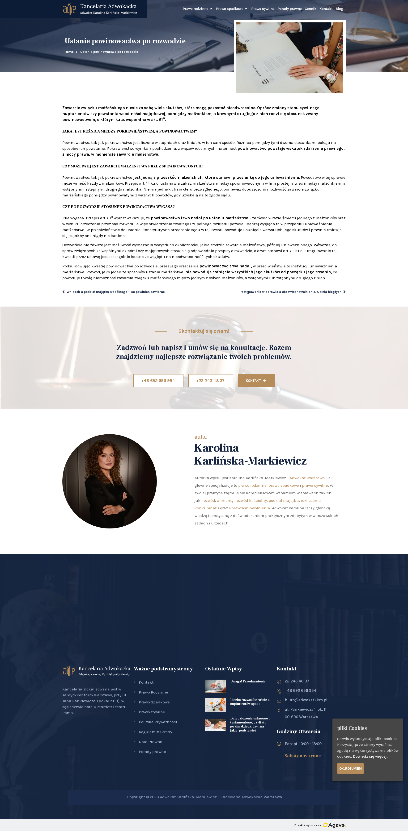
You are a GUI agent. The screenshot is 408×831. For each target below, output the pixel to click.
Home (69, 52)
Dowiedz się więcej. (370, 756)
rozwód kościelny (251, 500)
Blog (339, 9)
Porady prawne (290, 9)
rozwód (208, 500)
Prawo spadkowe (229, 9)
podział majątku (284, 500)
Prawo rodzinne (195, 9)
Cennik (310, 9)
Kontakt (326, 9)
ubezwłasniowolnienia (249, 508)
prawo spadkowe (283, 485)
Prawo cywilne (263, 9)
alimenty (225, 500)
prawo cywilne (315, 485)
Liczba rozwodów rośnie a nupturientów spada (250, 702)
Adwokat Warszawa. (308, 477)
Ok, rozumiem (350, 768)
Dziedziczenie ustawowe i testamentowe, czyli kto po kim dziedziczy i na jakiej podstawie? (250, 724)
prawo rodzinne (252, 485)
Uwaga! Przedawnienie (248, 681)
